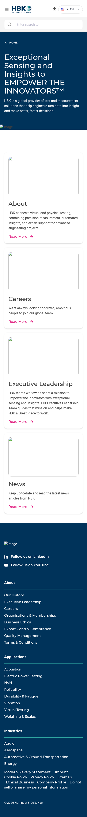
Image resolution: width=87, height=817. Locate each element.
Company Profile (51, 782)
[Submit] (9, 24)
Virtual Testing (16, 710)
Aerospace (13, 750)
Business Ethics (17, 622)
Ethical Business (20, 782)
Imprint (61, 772)
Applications (15, 657)
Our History (14, 595)
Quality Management (22, 636)
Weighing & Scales (20, 717)
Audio (9, 743)
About (9, 583)
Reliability (12, 690)
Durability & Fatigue (21, 696)
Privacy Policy (42, 777)
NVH (8, 683)
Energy (10, 764)
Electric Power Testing (23, 676)
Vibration (12, 703)
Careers (11, 609)
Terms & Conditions (20, 643)
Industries (13, 731)
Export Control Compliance (27, 629)
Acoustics (12, 669)
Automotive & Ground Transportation (36, 757)
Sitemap (64, 777)
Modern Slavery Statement (27, 772)
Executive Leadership (22, 602)
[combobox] (43, 24)
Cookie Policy (15, 777)
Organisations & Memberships (30, 615)
